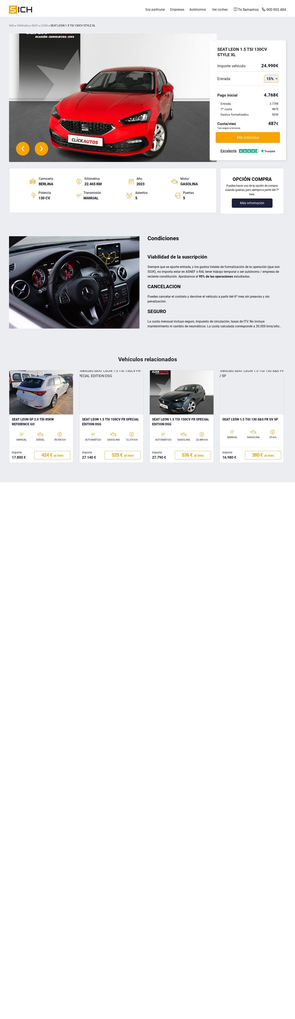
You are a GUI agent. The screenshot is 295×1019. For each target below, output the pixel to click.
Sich (11, 25)
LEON (44, 25)
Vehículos (23, 25)
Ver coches (220, 9)
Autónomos (197, 9)
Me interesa (248, 137)
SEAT (35, 25)
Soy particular (155, 9)
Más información (252, 203)
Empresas (177, 9)
